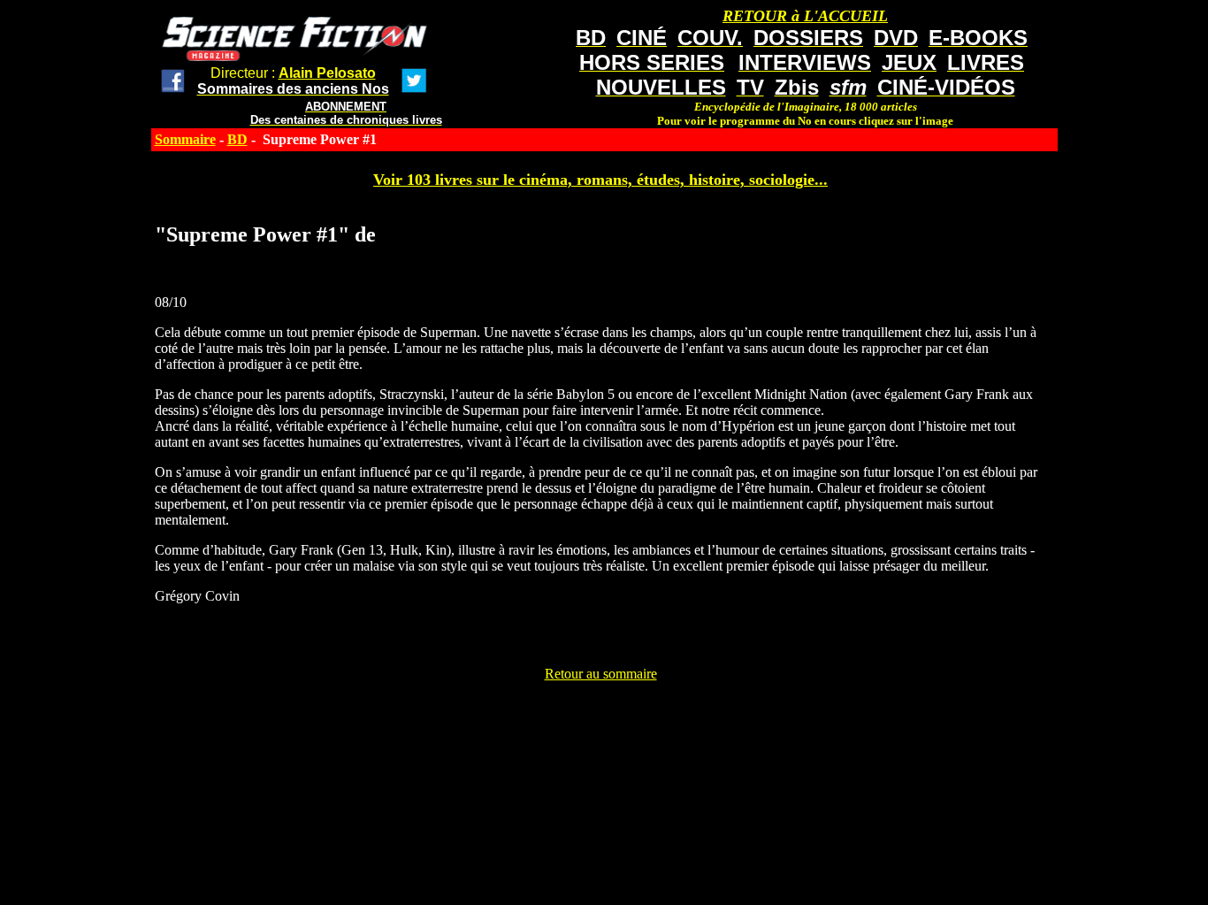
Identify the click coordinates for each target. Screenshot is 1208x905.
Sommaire (185, 139)
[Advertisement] (600, 722)
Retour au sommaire (601, 673)
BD (237, 139)
